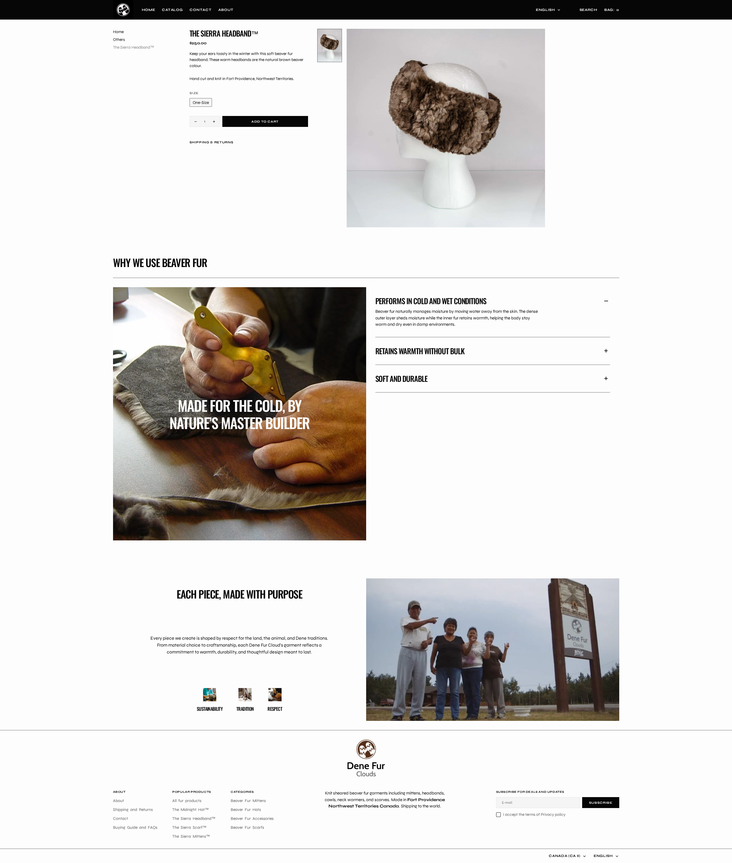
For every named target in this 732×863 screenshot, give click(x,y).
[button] (611, 9)
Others (119, 39)
